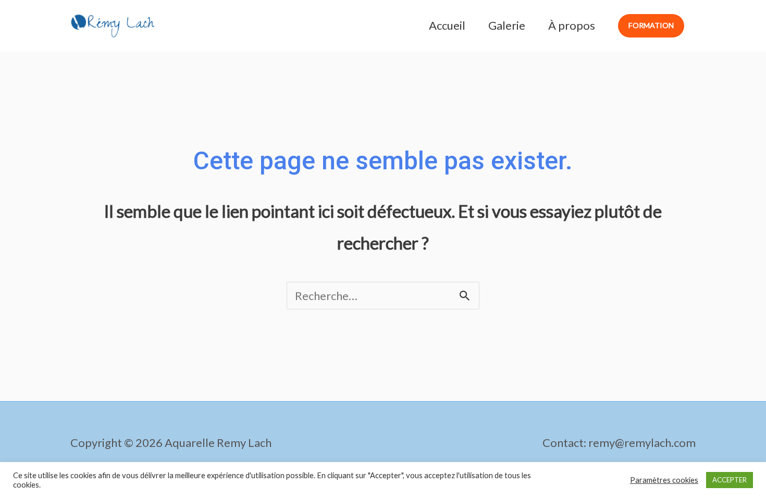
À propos (571, 25)
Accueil (447, 25)
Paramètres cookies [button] (664, 480)
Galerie (506, 25)
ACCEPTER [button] (729, 480)
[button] (651, 26)
